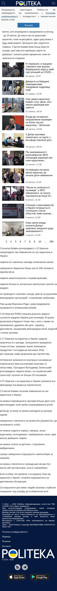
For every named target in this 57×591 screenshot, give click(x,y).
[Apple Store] (17, 577)
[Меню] (53, 3)
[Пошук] (3, 3)
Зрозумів (28, 25)
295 (51, 241)
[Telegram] (25, 567)
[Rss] (17, 567)
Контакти (6, 546)
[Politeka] (28, 3)
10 (39, 241)
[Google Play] (39, 577)
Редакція (6, 536)
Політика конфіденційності (14, 532)
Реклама (6, 541)
